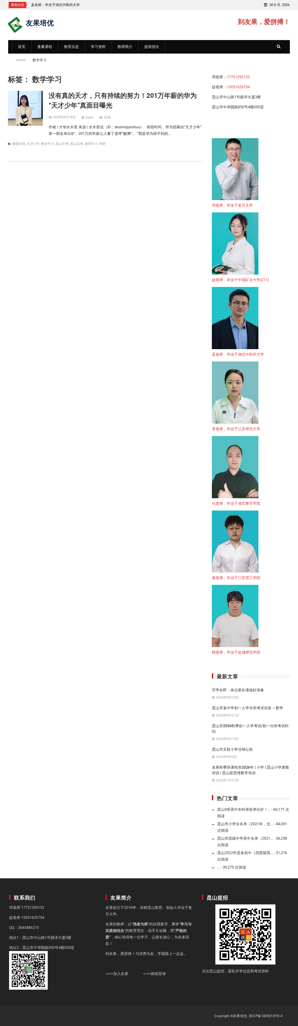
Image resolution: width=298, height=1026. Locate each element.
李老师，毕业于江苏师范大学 (78, 5)
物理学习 (91, 144)
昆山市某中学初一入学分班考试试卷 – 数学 (247, 708)
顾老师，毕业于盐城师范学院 (236, 652)
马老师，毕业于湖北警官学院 (236, 503)
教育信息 (71, 46)
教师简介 (125, 46)
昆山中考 (62, 144)
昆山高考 (76, 144)
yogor (89, 117)
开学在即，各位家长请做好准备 (238, 690)
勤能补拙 (18, 144)
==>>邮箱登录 (154, 973)
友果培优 (40, 22)
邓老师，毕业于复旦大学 (232, 205)
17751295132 (238, 77)
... (218, 867)
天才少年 (33, 144)
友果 (109, 907)
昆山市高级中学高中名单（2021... (245, 838)
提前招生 (151, 46)
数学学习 (47, 144)
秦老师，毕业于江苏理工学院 (236, 578)
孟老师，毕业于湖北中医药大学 (238, 354)
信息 (107, 117)
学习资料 (98, 46)
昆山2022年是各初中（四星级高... (245, 853)
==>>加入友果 (116, 973)
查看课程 (44, 46)
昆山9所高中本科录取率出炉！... (244, 809)
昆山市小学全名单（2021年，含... (245, 824)
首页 (21, 46)
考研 (102, 144)
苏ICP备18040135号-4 (265, 1016)
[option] (97, 5)
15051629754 (238, 87)
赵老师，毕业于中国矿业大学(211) (240, 280)
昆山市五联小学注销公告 (232, 749)
